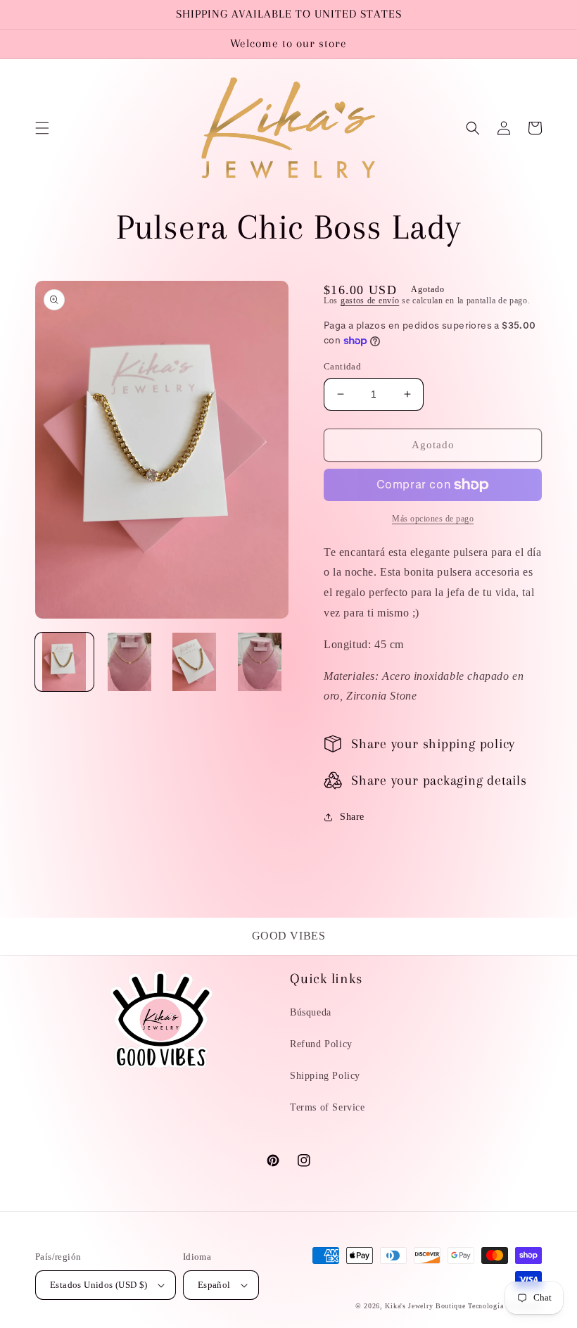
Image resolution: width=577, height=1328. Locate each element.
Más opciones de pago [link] (433, 519)
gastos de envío (370, 300)
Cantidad (342, 366)
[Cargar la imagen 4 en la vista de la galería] (260, 662)
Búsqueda (310, 1012)
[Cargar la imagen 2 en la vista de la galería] (130, 662)
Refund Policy (321, 1044)
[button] (42, 128)
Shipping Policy (325, 1075)
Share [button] (352, 816)
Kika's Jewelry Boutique (425, 1306)
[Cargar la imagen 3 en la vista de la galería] (194, 662)
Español (214, 1284)
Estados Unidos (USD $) (99, 1284)
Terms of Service (327, 1107)
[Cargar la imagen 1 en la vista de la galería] (64, 662)
